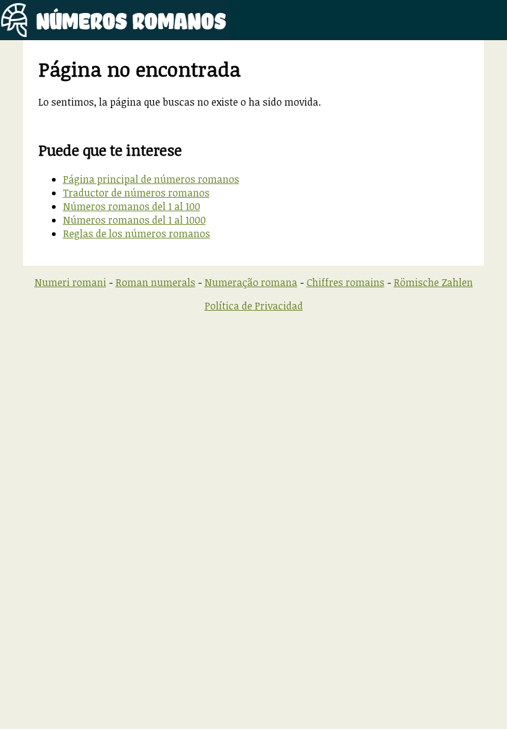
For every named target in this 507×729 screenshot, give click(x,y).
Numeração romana (251, 282)
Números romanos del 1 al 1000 (134, 220)
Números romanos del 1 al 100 (131, 206)
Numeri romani (70, 282)
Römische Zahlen (433, 282)
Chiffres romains (346, 282)
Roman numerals (155, 282)
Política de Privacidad (254, 306)
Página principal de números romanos (151, 179)
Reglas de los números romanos (136, 233)
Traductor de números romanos (136, 193)
